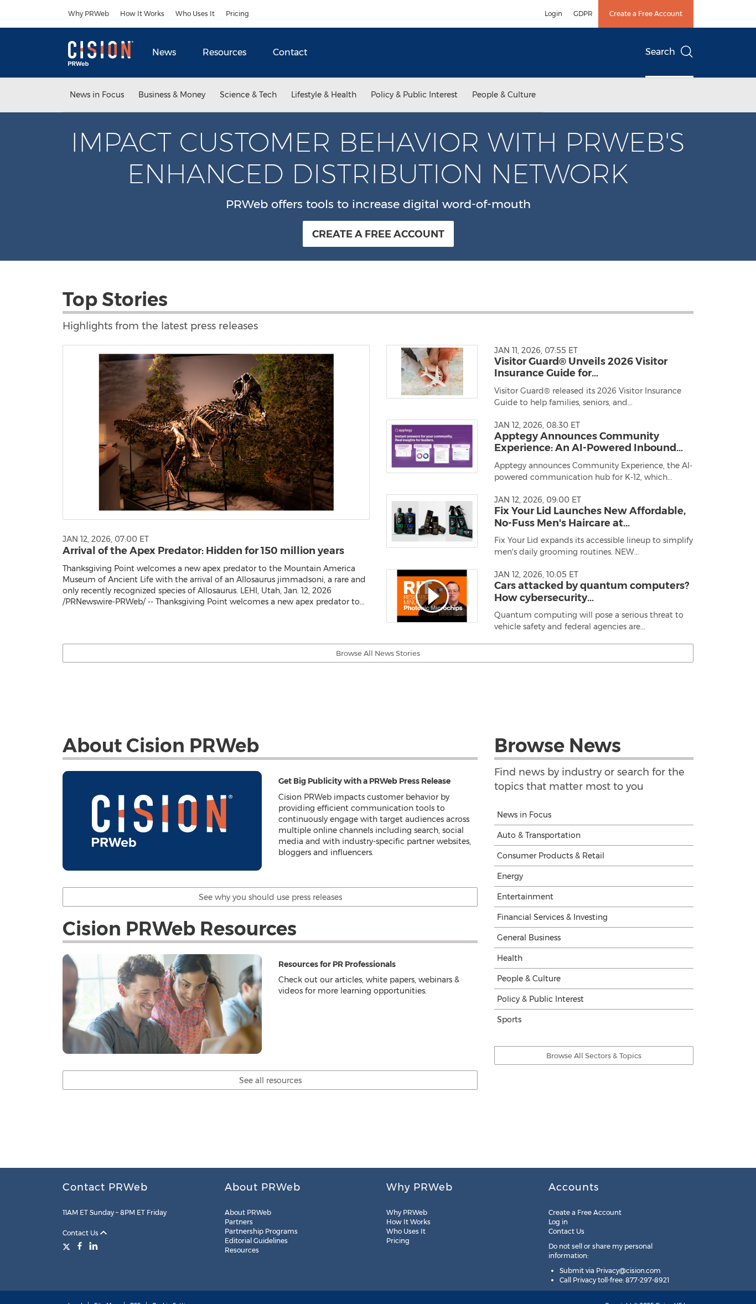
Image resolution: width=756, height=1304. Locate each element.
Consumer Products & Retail (550, 856)
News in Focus (524, 815)
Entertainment (525, 897)
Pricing (237, 13)
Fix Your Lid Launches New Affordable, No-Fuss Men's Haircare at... (590, 517)
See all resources (270, 1080)
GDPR (583, 13)
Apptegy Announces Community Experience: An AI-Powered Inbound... (588, 442)
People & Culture (529, 979)
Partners (239, 1222)
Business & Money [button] (171, 95)
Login (553, 13)
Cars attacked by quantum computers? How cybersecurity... (591, 591)
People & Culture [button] (504, 95)
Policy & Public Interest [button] (414, 95)
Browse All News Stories (378, 653)
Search (660, 51)
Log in (558, 1222)
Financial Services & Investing (552, 917)
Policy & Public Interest (540, 999)
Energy (510, 876)
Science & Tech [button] (248, 95)
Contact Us (81, 1233)
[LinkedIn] (93, 1245)
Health (509, 958)
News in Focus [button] (97, 95)
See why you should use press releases (270, 897)
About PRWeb (248, 1212)
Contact (290, 52)
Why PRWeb (88, 13)
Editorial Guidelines (256, 1240)
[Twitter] (68, 1245)
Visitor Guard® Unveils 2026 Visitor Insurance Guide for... (580, 367)
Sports (509, 1019)
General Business (529, 938)
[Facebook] (80, 1245)
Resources (224, 52)
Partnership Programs (261, 1231)
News (164, 52)
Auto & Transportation (539, 835)
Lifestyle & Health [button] (323, 95)
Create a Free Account (645, 13)
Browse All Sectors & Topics (593, 1055)
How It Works (142, 13)
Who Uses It (195, 13)
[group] (540, 382)
